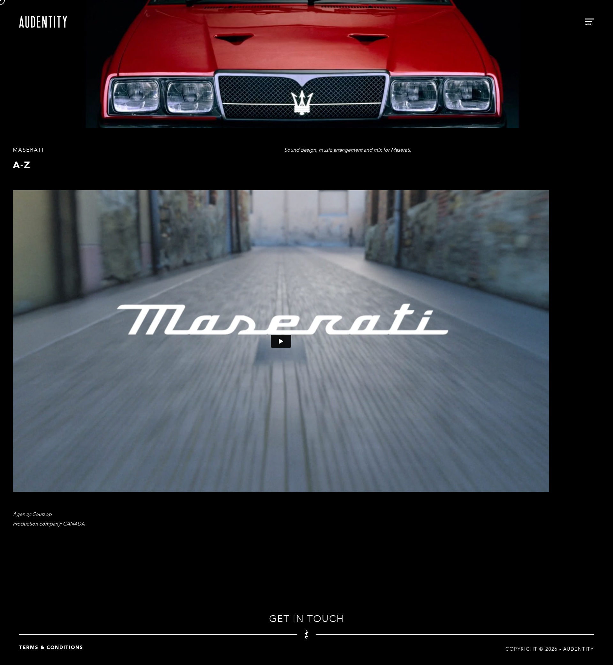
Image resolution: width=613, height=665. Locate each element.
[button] (589, 22)
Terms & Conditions (51, 647)
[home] (43, 22)
